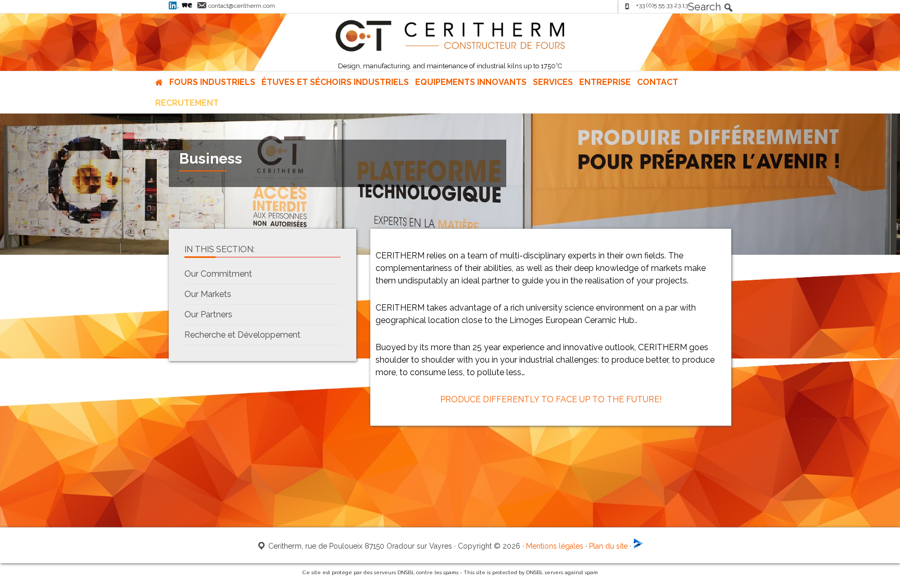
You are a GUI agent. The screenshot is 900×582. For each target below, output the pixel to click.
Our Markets (207, 294)
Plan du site (608, 546)
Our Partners (208, 314)
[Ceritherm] (450, 49)
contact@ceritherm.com (241, 5)
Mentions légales (554, 546)
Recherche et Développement (242, 335)
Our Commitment (218, 274)
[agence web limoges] (638, 546)
